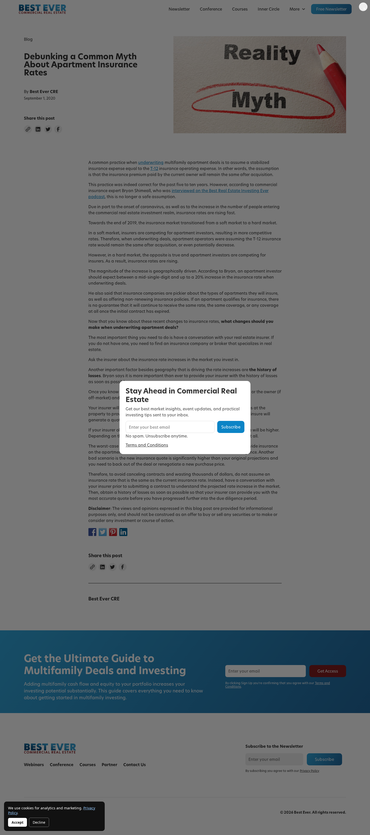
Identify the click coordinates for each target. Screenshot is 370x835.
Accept (17, 822)
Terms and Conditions (147, 445)
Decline (39, 822)
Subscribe (230, 426)
